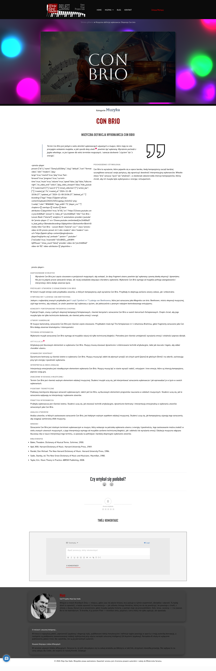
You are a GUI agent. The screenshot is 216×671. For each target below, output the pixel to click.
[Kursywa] (71, 557)
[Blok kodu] (90, 557)
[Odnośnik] (93, 557)
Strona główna (87, 22)
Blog (119, 10)
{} (96, 557)
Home (99, 10)
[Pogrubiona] (68, 557)
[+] (99, 557)
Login (148, 543)
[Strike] (77, 557)
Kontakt (128, 10)
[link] (93, 149)
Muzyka (108, 10)
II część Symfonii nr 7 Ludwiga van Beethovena (90, 300)
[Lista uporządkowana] (80, 557)
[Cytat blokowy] (87, 557)
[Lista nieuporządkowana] (84, 557)
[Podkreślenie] (74, 557)
